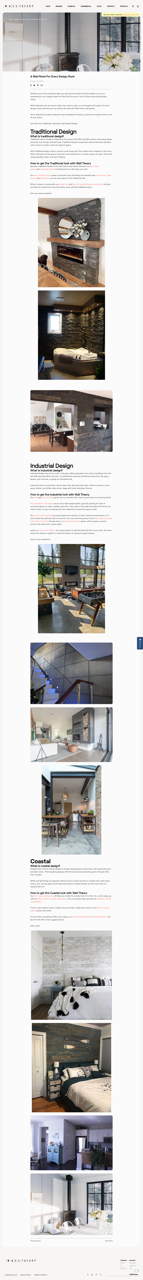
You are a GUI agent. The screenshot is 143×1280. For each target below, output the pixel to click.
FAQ (130, 1268)
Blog (99, 6)
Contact (111, 6)
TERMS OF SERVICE (40, 1275)
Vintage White (101, 917)
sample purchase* (129, 15)
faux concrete (47, 497)
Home (11, 19)
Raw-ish (75, 184)
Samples (71, 6)
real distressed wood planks (91, 184)
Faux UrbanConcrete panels (42, 503)
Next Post (109, 1241)
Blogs (17, 19)
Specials (124, 6)
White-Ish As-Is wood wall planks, (52, 899)
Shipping (132, 1265)
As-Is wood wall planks (43, 896)
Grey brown (101, 175)
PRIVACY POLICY (25, 1275)
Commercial (86, 6)
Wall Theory (14, 1275)
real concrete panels (42, 515)
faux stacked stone (42, 175)
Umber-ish (63, 184)
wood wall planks (47, 169)
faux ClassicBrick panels (82, 917)
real (35, 497)
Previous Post (35, 1241)
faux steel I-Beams (47, 530)
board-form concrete (71, 521)
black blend (45, 178)
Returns (132, 1263)
